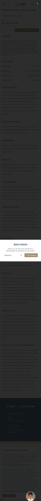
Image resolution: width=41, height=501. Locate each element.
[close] (37, 3)
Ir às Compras (31, 255)
